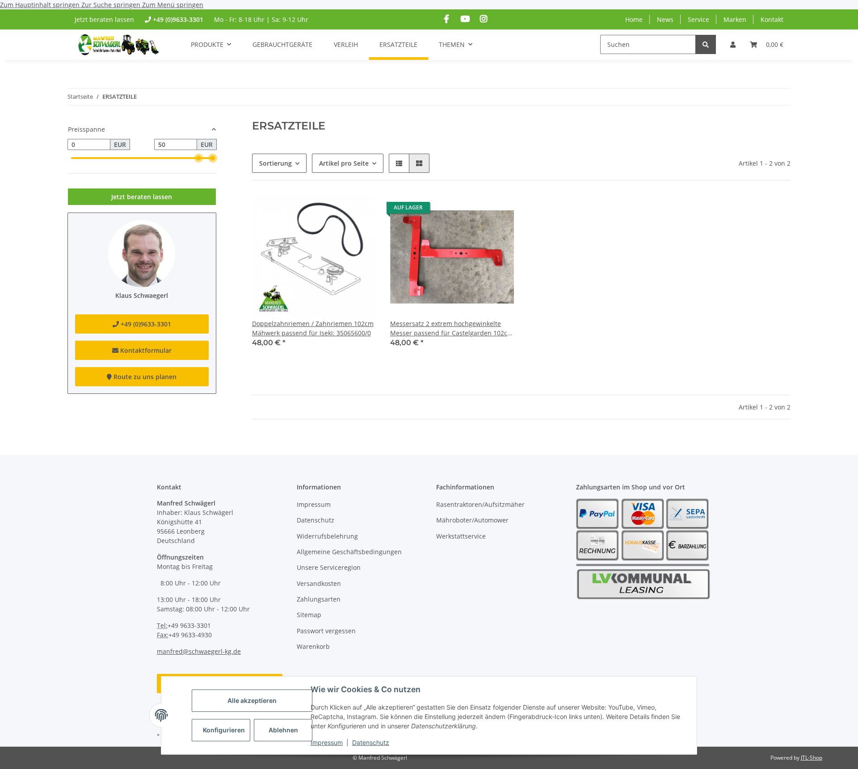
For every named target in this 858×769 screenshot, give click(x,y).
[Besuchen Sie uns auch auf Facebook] (446, 19)
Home (634, 19)
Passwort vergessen (326, 631)
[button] (733, 44)
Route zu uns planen (144, 376)
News (665, 19)
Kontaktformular (145, 350)
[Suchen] (705, 44)
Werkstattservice (461, 536)
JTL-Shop (811, 757)
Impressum (327, 742)
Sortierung (275, 163)
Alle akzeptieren (252, 700)
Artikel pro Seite (344, 163)
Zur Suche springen (111, 4)
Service (698, 19)
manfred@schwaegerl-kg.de (199, 651)
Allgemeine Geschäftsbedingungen (349, 551)
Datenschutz (370, 742)
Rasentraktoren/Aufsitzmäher (480, 504)
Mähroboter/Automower (472, 520)
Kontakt (772, 19)
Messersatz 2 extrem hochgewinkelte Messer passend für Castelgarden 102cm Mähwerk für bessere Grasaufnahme (451, 328)
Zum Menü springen (172, 4)
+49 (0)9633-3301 (178, 19)
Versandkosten (319, 583)
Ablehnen (283, 730)
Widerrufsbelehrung (327, 536)
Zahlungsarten (319, 599)
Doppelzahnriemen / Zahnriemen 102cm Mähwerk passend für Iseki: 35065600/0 (313, 328)
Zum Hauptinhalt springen (40, 4)
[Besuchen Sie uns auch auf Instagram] (483, 19)
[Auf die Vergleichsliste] (360, 210)
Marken (734, 19)
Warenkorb (313, 646)
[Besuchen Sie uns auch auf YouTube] (465, 19)
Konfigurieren (224, 730)
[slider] (198, 158)
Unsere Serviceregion (329, 567)
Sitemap (309, 614)
